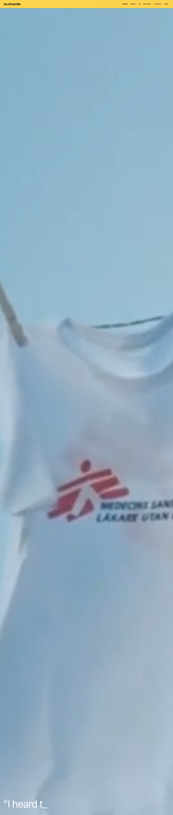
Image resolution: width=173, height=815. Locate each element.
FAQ (166, 4)
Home (125, 4)
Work (133, 4)
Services (147, 4)
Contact (157, 4)
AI (139, 4)
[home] (13, 4)
